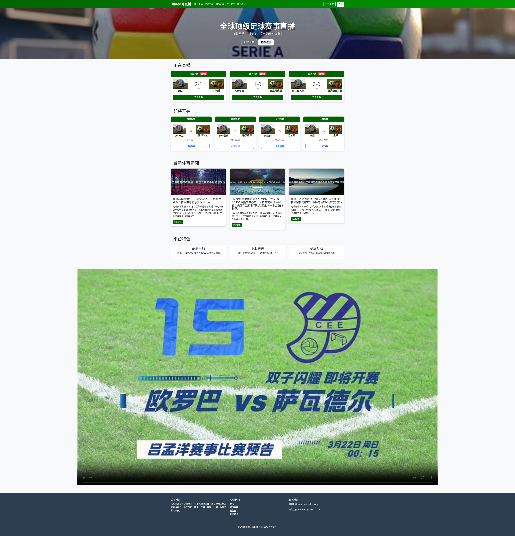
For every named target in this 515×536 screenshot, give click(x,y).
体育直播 (198, 4)
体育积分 (241, 4)
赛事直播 (234, 507)
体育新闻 (220, 4)
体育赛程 (209, 4)
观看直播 (198, 97)
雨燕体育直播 (181, 4)
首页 (232, 504)
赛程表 (233, 510)
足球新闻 (234, 514)
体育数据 (230, 4)
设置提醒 (191, 146)
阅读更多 (178, 222)
